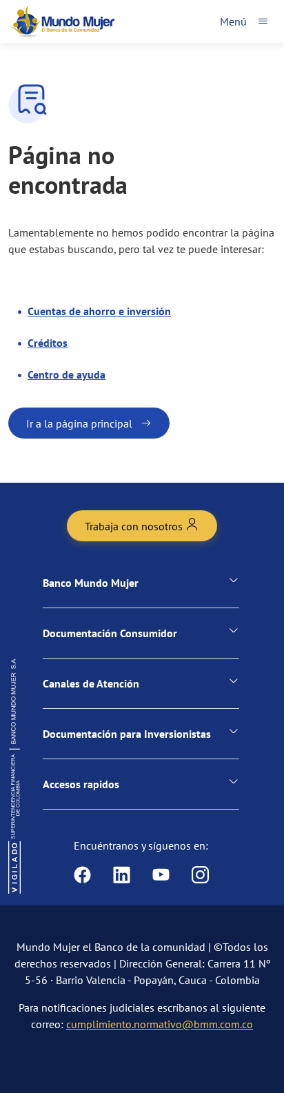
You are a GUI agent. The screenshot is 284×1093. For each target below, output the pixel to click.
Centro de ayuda (66, 374)
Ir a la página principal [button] (79, 423)
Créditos (48, 343)
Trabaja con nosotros (135, 526)
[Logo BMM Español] (62, 21)
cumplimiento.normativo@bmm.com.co (159, 1024)
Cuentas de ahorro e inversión (99, 311)
